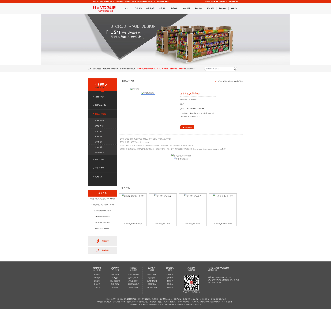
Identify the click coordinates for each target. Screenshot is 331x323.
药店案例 (151, 278)
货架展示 (115, 268)
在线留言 (105, 241)
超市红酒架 (99, 147)
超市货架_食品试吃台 (192, 224)
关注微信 (191, 268)
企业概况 (97, 274)
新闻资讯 (210, 8)
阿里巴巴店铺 (233, 1)
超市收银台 (99, 131)
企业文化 (97, 281)
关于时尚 (222, 8)
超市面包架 (99, 142)
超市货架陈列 (133, 278)
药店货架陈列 (133, 281)
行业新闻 (170, 278)
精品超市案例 (152, 281)
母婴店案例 (152, 284)
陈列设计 (186, 8)
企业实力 (97, 278)
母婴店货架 (99, 159)
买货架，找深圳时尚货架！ (219, 268)
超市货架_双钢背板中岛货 (133, 224)
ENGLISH (214, 1)
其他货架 (98, 177)
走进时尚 (97, 268)
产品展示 (138, 8)
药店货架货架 (100, 105)
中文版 (207, 1)
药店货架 (162, 8)
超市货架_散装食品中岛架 (223, 224)
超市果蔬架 (99, 136)
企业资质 (97, 284)
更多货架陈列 (133, 287)
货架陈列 (133, 268)
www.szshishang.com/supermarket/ (209, 149)
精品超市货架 (100, 114)
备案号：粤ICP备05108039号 (190, 304)
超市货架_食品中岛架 (162, 224)
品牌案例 (198, 8)
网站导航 (170, 284)
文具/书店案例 (151, 287)
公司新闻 (170, 274)
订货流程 (97, 287)
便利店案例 (152, 274)
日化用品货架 (99, 152)
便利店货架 (150, 8)
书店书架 (174, 8)
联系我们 (234, 8)
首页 (126, 8)
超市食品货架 (99, 121)
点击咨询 (188, 127)
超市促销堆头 (99, 126)
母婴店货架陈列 (133, 284)
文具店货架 (99, 168)
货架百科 (170, 281)
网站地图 (170, 287)
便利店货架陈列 (133, 274)
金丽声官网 (223, 1)
